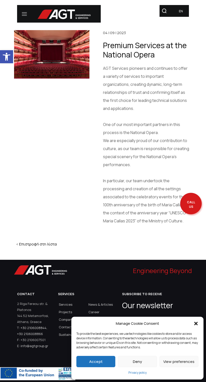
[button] (195, 323)
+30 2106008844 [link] (33, 328)
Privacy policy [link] (137, 372)
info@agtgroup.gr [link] (34, 346)
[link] (6, 56)
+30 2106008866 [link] (30, 334)
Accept (95, 361)
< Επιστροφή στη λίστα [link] (36, 244)
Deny (137, 361)
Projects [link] (65, 312)
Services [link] (65, 304)
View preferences (178, 361)
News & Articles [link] (100, 304)
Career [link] (93, 312)
